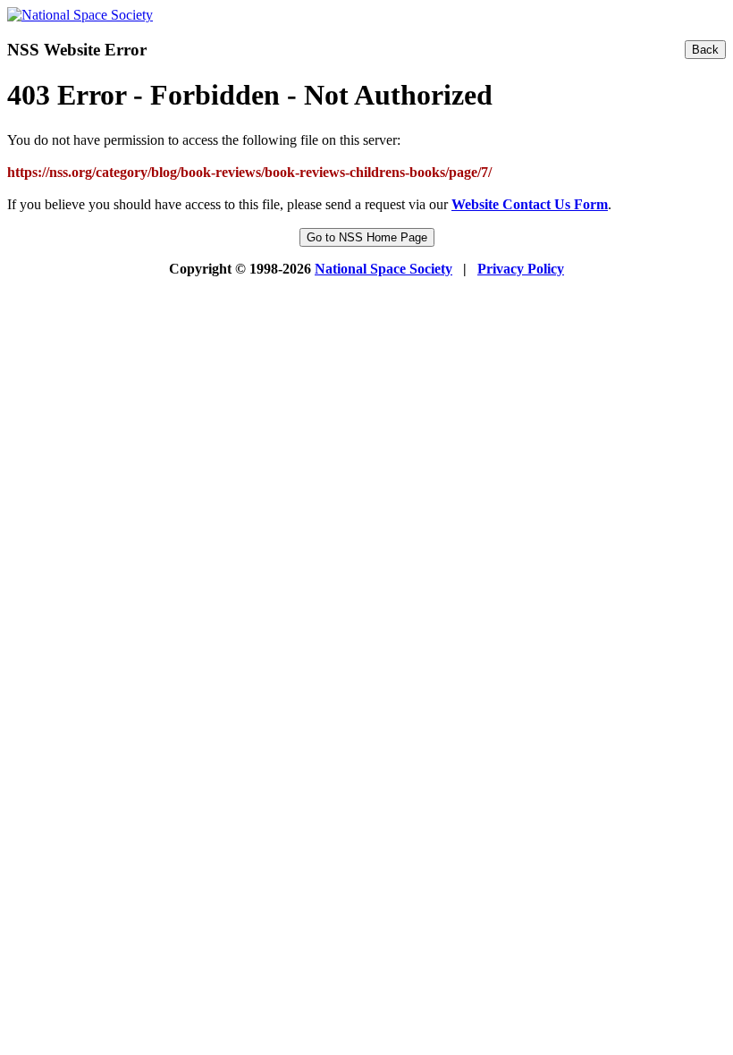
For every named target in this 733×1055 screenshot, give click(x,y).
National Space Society (383, 268)
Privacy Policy (520, 268)
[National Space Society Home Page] (80, 14)
